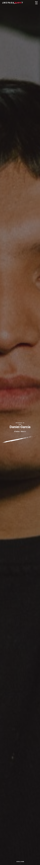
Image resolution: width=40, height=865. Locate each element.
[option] (20, 432)
